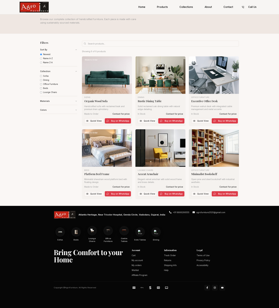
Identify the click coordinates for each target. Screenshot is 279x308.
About (208, 7)
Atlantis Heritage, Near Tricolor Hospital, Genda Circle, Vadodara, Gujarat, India (121, 214)
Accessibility (202, 265)
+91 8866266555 (181, 212)
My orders (137, 265)
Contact (228, 7)
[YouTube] (222, 288)
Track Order (170, 255)
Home (141, 7)
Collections (186, 7)
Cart (134, 255)
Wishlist (135, 270)
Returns (167, 260)
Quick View (96, 121)
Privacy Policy (203, 260)
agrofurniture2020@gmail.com (210, 212)
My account (137, 260)
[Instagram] (215, 288)
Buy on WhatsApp (120, 121)
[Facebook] (207, 288)
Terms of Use (203, 255)
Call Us (252, 7)
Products (162, 7)
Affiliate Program (139, 275)
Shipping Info (170, 265)
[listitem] (60, 234)
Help (166, 270)
